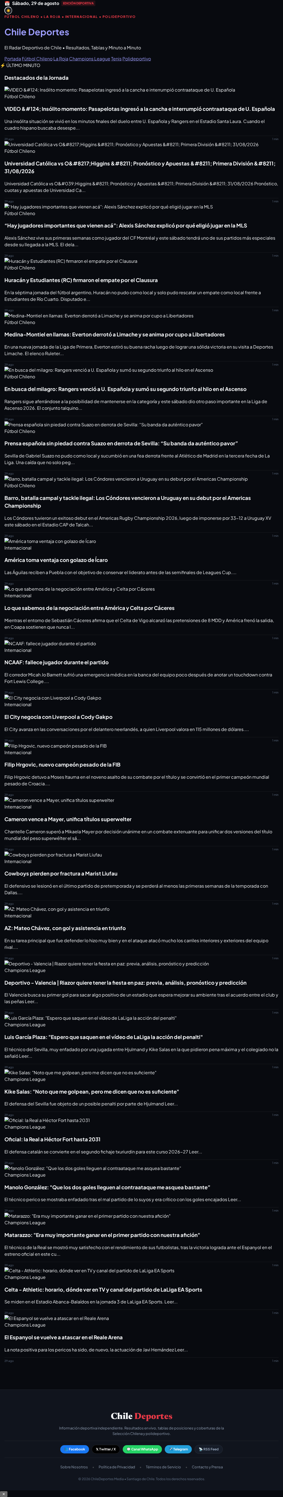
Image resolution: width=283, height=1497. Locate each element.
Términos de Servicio (163, 1467)
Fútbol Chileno (37, 58)
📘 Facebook (74, 1449)
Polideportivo (136, 58)
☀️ (8, 11)
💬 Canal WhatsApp (142, 1449)
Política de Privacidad (117, 1467)
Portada (12, 58)
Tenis (116, 58)
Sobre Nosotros (74, 1467)
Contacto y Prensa (207, 1467)
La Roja (60, 58)
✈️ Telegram (178, 1449)
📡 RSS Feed (209, 1449)
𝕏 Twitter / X (106, 1449)
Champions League (89, 58)
